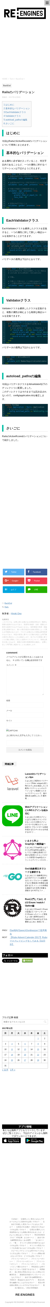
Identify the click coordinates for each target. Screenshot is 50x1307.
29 (38, 1060)
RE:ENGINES (25, 1294)
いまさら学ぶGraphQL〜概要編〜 (35, 842)
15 (38, 1049)
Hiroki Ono (16, 613)
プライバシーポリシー (19, 1259)
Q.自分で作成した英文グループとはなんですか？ (27, 1224)
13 (25, 1049)
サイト (9, 720)
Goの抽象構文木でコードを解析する (35, 870)
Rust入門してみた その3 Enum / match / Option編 (35, 902)
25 (12, 1060)
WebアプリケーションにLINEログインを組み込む (36, 810)
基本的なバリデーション (17, 108)
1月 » (12, 1070)
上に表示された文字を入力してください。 (24, 735)
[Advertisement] (25, 48)
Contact (14, 1219)
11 (12, 1049)
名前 (8, 700)
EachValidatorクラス (15, 112)
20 (25, 1055)
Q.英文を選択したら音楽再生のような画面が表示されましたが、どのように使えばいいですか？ (27, 1232)
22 (38, 1055)
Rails (7, 607)
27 (25, 1060)
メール (9, 710)
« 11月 (5, 1070)
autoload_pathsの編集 (15, 120)
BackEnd (8, 603)
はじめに (9, 104)
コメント (11, 665)
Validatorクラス (12, 116)
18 (12, 1055)
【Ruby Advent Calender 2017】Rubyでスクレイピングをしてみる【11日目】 (28, 941)
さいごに (9, 123)
